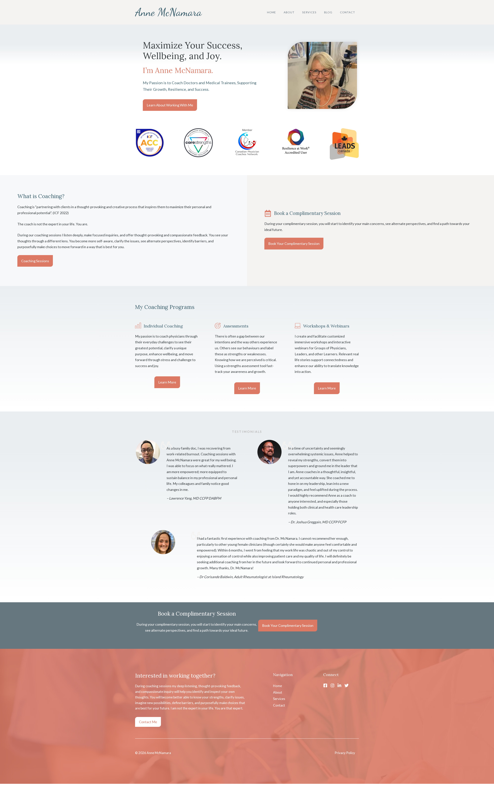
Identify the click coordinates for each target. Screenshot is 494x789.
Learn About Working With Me (170, 105)
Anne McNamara (168, 12)
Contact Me (148, 722)
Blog (328, 12)
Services (309, 12)
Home (271, 12)
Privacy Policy (345, 753)
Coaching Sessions (35, 261)
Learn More (167, 382)
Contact (347, 12)
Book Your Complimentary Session (294, 243)
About (289, 12)
